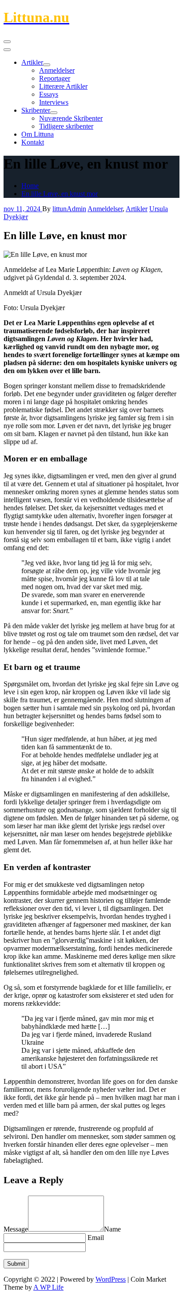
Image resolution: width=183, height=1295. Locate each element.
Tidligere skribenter (66, 126)
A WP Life (48, 1287)
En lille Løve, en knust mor (59, 193)
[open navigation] (7, 41)
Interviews (53, 102)
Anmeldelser (57, 70)
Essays (48, 94)
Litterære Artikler (63, 86)
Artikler (32, 62)
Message (16, 1229)
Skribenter (35, 110)
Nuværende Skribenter (71, 118)
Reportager (54, 78)
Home (30, 185)
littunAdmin (69, 209)
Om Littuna (37, 134)
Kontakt (32, 142)
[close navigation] (7, 49)
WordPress (110, 1279)
